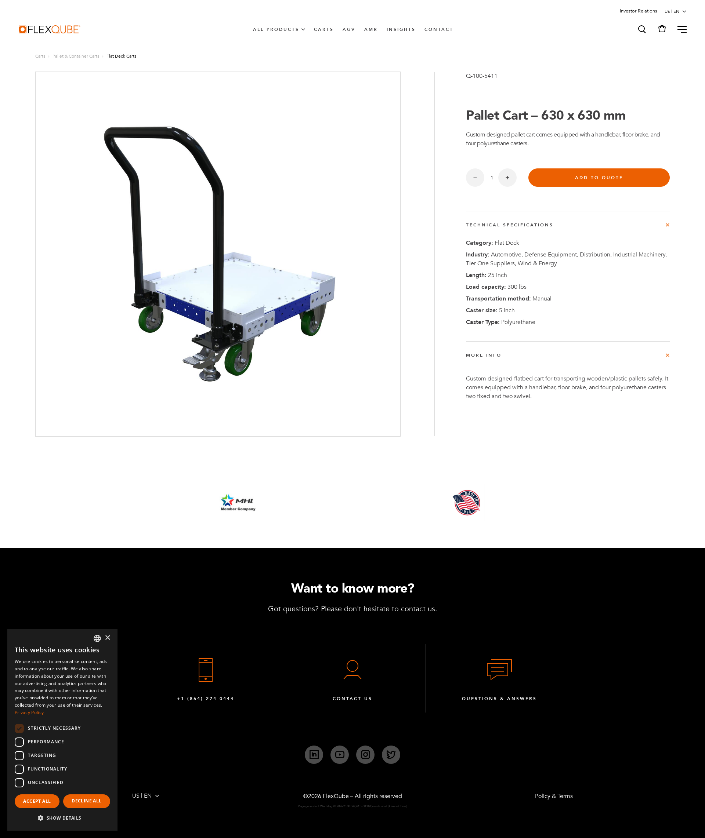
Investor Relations (638, 11)
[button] (641, 29)
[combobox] (97, 638)
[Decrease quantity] (475, 177)
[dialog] (62, 730)
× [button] (107, 638)
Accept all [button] (37, 801)
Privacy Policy (29, 712)
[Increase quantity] (507, 177)
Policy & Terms (554, 796)
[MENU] (679, 29)
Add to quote (599, 178)
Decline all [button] (86, 801)
